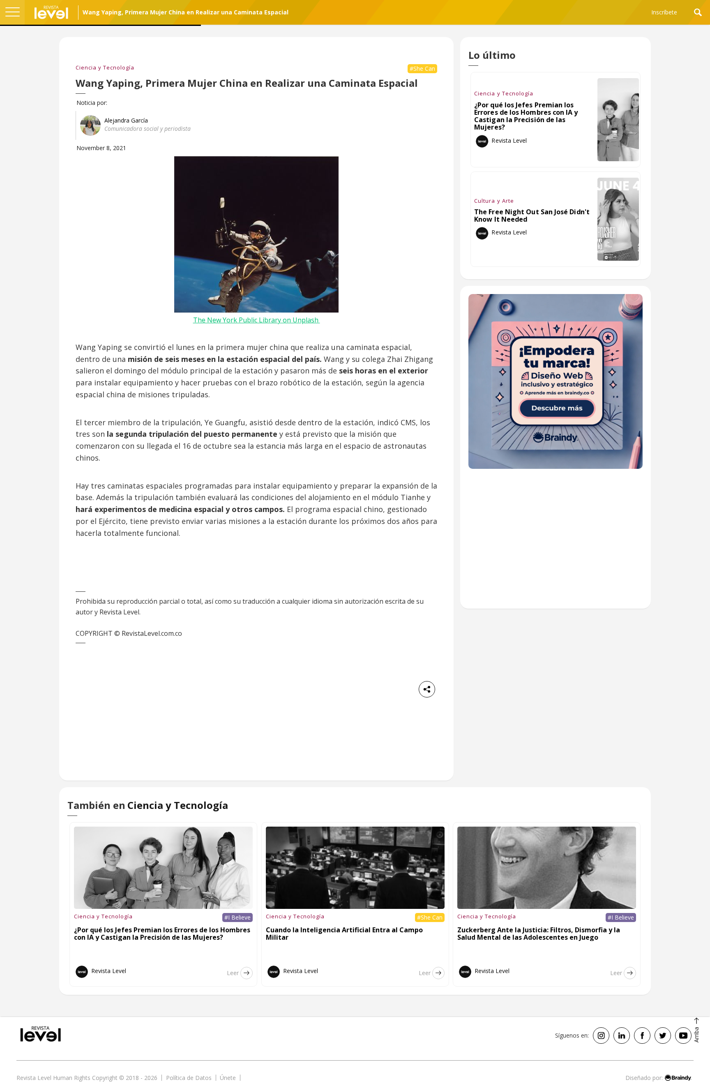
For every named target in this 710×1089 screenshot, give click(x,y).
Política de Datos (189, 1078)
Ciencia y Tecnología (105, 67)
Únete (228, 1078)
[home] (51, 12)
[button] (12, 12)
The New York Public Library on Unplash (256, 319)
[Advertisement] (555, 542)
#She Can (422, 68)
